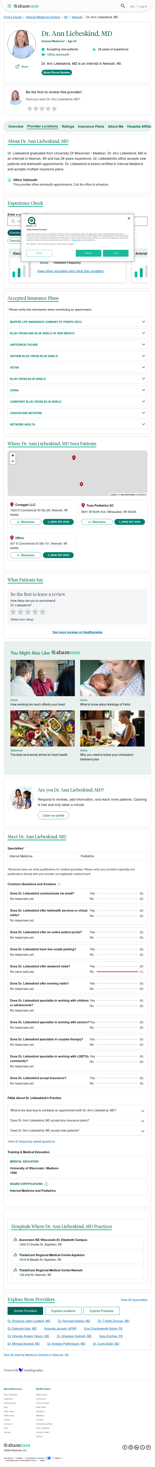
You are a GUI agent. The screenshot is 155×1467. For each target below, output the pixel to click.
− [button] (13, 461)
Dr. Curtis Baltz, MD (106, 1343)
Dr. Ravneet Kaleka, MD (74, 1321)
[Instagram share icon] (131, 1448)
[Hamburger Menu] (10, 6)
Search (123, 5)
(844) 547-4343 (59, 522)
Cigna (14, 390)
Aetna (14, 367)
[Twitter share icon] (142, 1448)
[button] (58, 884)
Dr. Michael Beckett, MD (24, 1343)
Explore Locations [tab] (63, 1311)
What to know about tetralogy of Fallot (105, 704)
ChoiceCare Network (26, 413)
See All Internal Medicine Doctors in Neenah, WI (36, 1355)
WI (66, 17)
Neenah (77, 17)
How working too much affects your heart (37, 704)
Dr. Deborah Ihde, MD (22, 1328)
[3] (42, 107)
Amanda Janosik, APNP (60, 1328)
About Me (115, 126)
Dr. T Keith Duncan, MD (113, 1321)
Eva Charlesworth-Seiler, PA (103, 1328)
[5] (54, 107)
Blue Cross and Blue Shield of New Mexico (42, 333)
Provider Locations (42, 126)
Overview (15, 126)
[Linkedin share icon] (137, 1448)
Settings (39, 253)
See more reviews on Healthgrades (77, 632)
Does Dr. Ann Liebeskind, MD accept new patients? (44, 1130)
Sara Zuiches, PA (111, 1336)
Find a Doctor (13, 17)
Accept (115, 253)
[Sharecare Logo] (26, 6)
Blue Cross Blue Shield (28, 379)
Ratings (68, 126)
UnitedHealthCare (24, 344)
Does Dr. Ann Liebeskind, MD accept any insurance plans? (49, 1120)
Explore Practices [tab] (101, 1311)
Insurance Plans (91, 126)
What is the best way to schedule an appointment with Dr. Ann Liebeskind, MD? (63, 1110)
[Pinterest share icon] (148, 1448)
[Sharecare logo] (45, 1445)
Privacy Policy (76, 240)
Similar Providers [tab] (25, 1311)
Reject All (88, 253)
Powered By (11, 1370)
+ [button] (13, 455)
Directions (27, 522)
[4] (48, 107)
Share (24, 66)
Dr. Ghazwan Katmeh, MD (74, 1336)
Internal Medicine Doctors (43, 17)
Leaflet (113, 494)
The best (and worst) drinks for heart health (38, 754)
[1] (29, 107)
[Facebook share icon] (125, 1448)
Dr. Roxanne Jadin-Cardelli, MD (29, 1321)
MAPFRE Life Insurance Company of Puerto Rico (46, 322)
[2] (35, 107)
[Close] (129, 218)
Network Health (22, 424)
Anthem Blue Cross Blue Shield (34, 356)
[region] (77, 238)
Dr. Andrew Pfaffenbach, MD (66, 1343)
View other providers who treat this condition (70, 270)
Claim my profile (53, 815)
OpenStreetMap (127, 494)
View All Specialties (134, 1300)
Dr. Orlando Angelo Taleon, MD (28, 1336)
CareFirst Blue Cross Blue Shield (35, 401)
